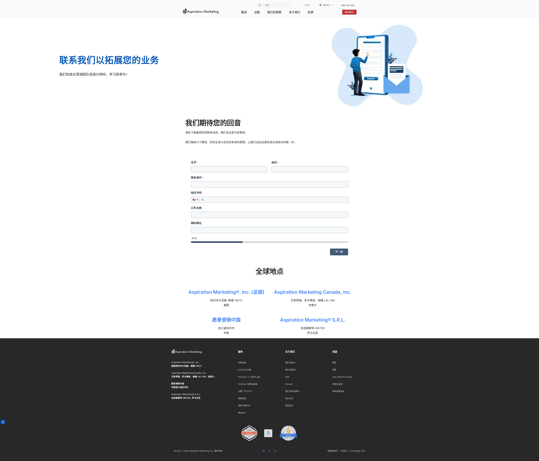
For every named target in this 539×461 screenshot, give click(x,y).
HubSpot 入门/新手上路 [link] (249, 377)
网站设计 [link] (242, 412)
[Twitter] (275, 450)
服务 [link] (240, 351)
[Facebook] (269, 450)
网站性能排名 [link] (338, 391)
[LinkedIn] (264, 450)
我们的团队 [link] (290, 362)
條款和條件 (332, 451)
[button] (195, 200)
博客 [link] (334, 369)
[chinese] (200, 12)
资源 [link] (334, 351)
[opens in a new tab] (268, 433)
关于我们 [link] (290, 351)
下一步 (339, 251)
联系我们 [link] (289, 405)
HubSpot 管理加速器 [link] (247, 384)
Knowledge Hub (357, 451)
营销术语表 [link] (337, 384)
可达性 (344, 451)
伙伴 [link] (287, 377)
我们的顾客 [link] (290, 369)
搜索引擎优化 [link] (244, 405)
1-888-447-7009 (347, 5)
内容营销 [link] (242, 362)
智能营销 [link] (242, 398)
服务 (244, 12)
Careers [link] (289, 384)
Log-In (307, 5)
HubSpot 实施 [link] (244, 369)
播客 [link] (334, 362)
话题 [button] (257, 12)
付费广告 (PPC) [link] (245, 391)
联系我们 (349, 12)
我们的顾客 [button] (274, 12)
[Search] (259, 5)
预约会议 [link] (289, 398)
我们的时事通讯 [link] (292, 391)
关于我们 (294, 12)
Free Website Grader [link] (342, 377)
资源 (310, 12)
